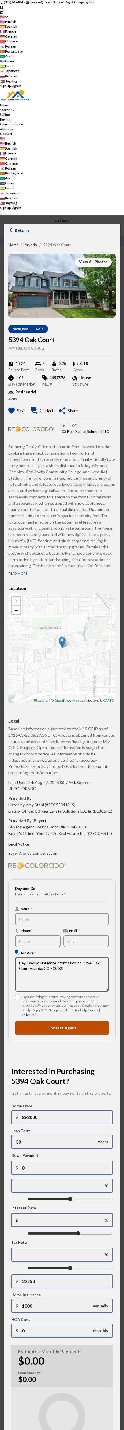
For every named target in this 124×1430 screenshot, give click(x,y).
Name (27, 909)
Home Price (21, 1106)
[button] (62, 642)
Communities (10, 124)
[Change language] (4, 16)
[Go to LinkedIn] (1, 12)
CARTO (108, 700)
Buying (5, 119)
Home (13, 245)
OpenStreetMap (66, 700)
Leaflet (42, 700)
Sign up (5, 86)
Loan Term (20, 1131)
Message (28, 952)
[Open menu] (1, 213)
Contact (6, 133)
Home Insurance (26, 1295)
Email (74, 930)
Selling (5, 114)
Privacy (28, 1014)
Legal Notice (18, 844)
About (5, 129)
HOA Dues (20, 1319)
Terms (93, 1010)
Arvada (31, 245)
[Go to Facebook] (1, 7)
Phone (27, 930)
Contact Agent (62, 1027)
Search (5, 110)
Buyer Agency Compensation (32, 853)
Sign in (16, 86)
